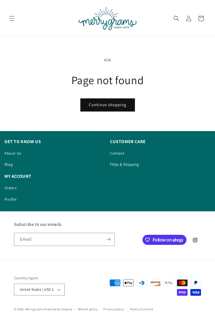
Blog (8, 164)
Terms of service (141, 309)
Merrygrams (34, 309)
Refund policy (88, 309)
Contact (117, 153)
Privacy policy (113, 309)
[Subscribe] (108, 239)
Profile (10, 199)
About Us (12, 153)
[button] (12, 18)
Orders (10, 187)
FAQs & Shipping (124, 164)
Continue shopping (108, 104)
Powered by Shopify (58, 309)
